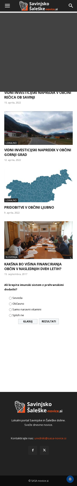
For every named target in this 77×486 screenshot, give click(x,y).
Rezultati (49, 321)
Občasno (18, 304)
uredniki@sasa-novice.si (50, 438)
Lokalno (11, 142)
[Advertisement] (38, 53)
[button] (7, 6)
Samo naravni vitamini (26, 309)
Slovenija (11, 257)
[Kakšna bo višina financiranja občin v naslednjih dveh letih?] (38, 240)
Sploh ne (18, 315)
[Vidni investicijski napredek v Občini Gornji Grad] (38, 128)
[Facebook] (32, 450)
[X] (44, 450)
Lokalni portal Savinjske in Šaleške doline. (38, 420)
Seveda (17, 298)
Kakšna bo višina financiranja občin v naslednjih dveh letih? (33, 266)
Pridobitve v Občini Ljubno (29, 207)
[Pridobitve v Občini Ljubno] (38, 185)
